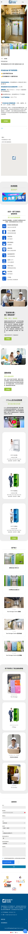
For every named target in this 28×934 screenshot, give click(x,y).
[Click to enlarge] (3, 41)
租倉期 (3, 826)
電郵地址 (3, 815)
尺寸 (3, 831)
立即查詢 (6, 121)
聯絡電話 (4, 810)
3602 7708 (19, 94)
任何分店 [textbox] (5, 823)
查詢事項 (3, 846)
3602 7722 (14, 97)
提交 (14, 866)
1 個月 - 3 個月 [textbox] (6, 828)
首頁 (2, 58)
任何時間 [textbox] (5, 843)
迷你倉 (5, 58)
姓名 (3, 805)
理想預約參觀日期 (5, 836)
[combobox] (14, 823)
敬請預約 (24, 89)
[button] (14, 158)
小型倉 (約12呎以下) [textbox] (7, 833)
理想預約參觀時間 (5, 841)
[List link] (14, 912)
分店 (3, 821)
